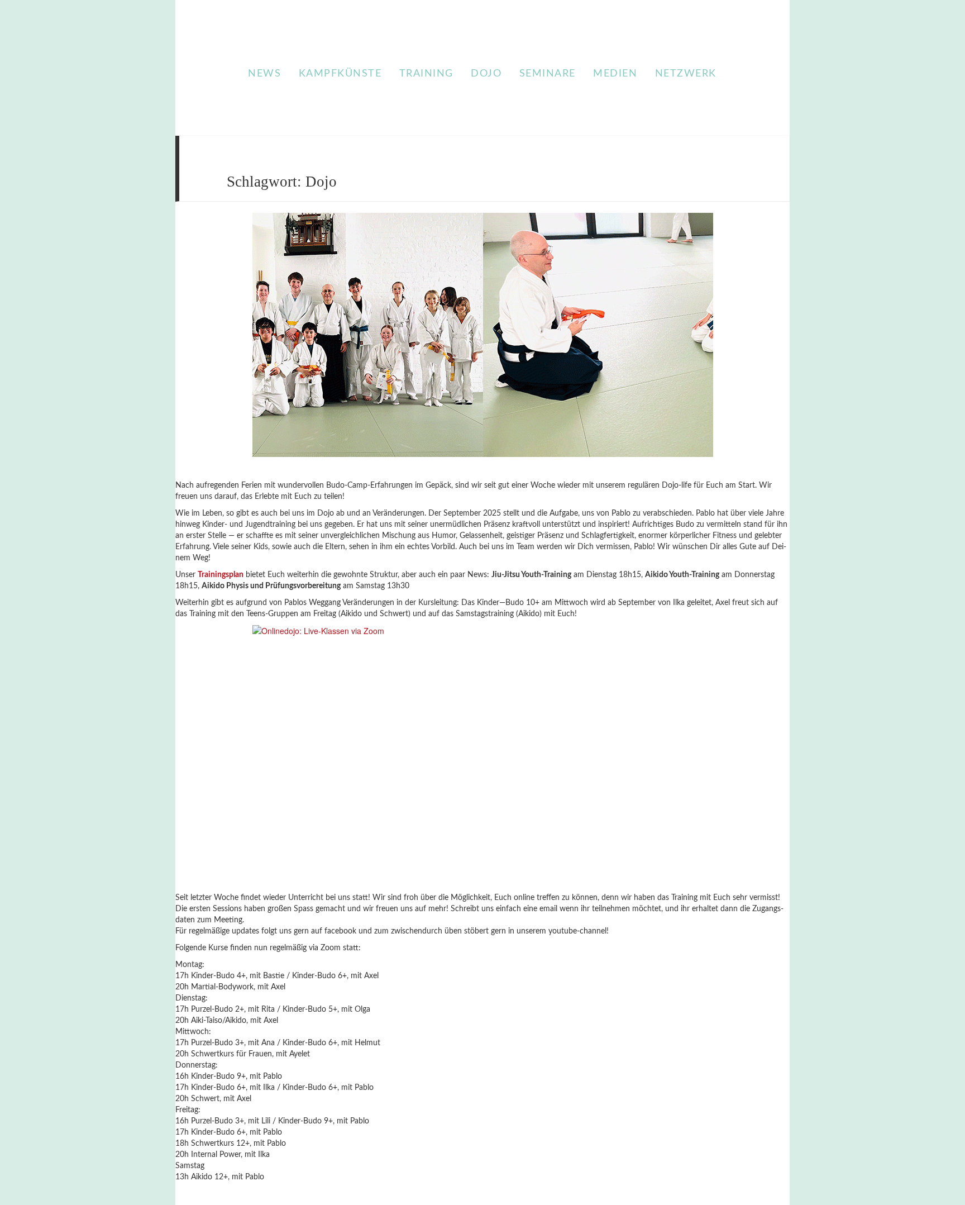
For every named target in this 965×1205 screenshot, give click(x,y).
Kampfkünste (340, 74)
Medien (615, 74)
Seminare (547, 74)
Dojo (486, 74)
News (264, 74)
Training (426, 74)
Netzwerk (685, 74)
